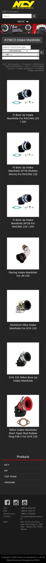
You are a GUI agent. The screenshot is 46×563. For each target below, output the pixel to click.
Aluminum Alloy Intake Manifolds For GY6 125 (23, 326)
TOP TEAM (10, 476)
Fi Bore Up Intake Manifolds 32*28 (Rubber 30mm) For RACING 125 (23, 171)
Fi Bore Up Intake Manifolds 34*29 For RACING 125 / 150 (23, 223)
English (15, 12)
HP (6, 470)
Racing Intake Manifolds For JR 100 (23, 274)
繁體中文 (6, 12)
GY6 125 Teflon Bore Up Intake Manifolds (23, 379)
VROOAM (9, 482)
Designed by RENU (30, 560)
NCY (6, 465)
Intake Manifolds (25, 68)
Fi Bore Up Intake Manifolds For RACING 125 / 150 (23, 118)
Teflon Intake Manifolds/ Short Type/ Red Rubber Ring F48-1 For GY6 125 (23, 433)
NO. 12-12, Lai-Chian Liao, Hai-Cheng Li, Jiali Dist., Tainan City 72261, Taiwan (31, 525)
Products (26, 64)
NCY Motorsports (10, 64)
